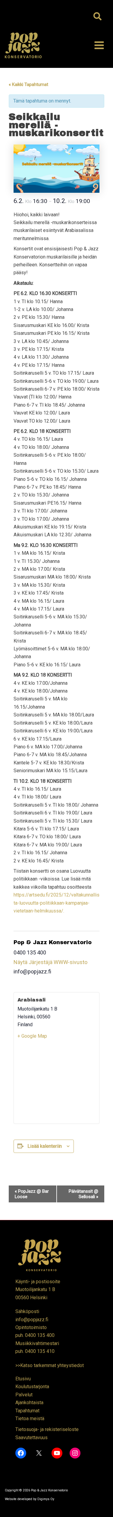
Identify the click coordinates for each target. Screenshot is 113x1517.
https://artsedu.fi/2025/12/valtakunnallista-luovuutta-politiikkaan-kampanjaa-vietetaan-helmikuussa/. (56, 903)
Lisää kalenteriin (44, 1146)
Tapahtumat (27, 1411)
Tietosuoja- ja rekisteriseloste (47, 1429)
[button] (97, 17)
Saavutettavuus (31, 1437)
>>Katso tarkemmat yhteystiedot (49, 1365)
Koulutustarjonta (32, 1386)
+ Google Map (32, 1036)
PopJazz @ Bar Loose (32, 1194)
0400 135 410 (40, 1351)
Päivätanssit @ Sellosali (83, 1194)
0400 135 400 (40, 1335)
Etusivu (23, 1379)
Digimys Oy (45, 1499)
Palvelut (24, 1395)
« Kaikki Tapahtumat (28, 84)
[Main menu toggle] (99, 45)
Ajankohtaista (29, 1402)
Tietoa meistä (29, 1418)
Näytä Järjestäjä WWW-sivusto (50, 962)
